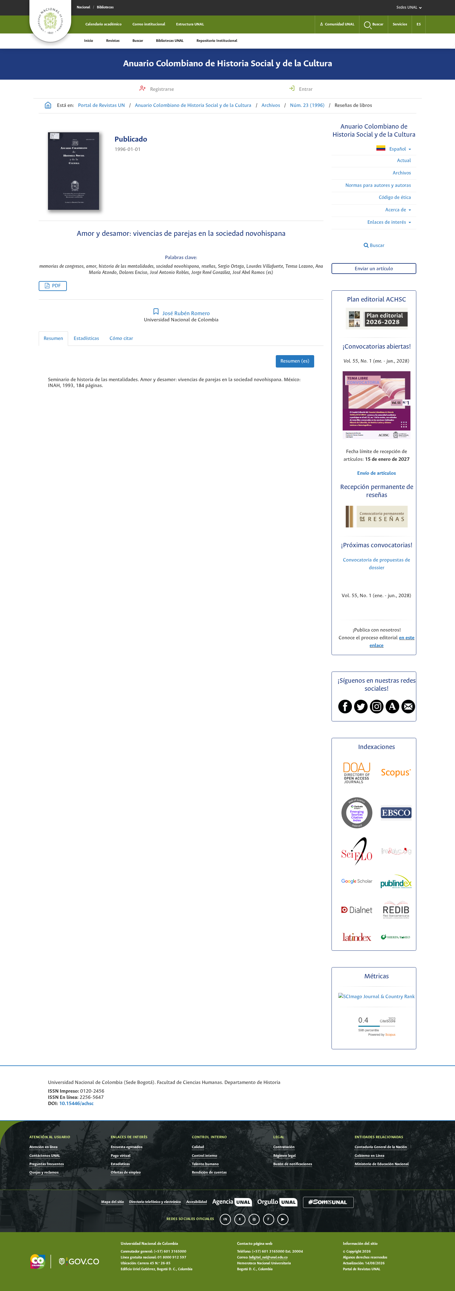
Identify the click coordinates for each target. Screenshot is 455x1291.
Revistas (112, 41)
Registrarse (161, 89)
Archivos (271, 105)
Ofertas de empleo (126, 1172)
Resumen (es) (295, 361)
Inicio (88, 41)
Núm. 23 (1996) (307, 105)
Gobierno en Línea (369, 1156)
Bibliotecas (105, 7)
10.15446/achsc (76, 1103)
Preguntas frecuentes (46, 1164)
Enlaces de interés (387, 222)
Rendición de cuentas (209, 1172)
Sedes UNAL (406, 7)
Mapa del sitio (112, 1202)
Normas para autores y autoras (378, 185)
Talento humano (205, 1164)
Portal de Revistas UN (101, 105)
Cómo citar (121, 338)
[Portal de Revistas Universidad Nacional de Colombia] (48, 106)
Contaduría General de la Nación (381, 1147)
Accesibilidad (196, 1202)
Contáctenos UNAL (44, 1156)
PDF (56, 286)
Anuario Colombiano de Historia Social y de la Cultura (227, 64)
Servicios (400, 24)
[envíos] (376, 437)
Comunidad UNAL (337, 24)
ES (419, 24)
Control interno (204, 1156)
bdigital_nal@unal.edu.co (268, 1257)
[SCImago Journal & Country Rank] (376, 996)
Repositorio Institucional (217, 41)
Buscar (137, 41)
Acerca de (396, 210)
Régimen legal (284, 1156)
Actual (404, 160)
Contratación (284, 1147)
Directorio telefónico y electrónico (155, 1202)
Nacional (83, 7)
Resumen (53, 338)
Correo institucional (148, 24)
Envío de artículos (376, 473)
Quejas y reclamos (43, 1172)
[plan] (377, 327)
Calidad (198, 1147)
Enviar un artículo (374, 268)
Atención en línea (43, 1147)
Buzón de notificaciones (292, 1164)
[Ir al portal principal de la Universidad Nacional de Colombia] (50, 21)
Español (397, 149)
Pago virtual (120, 1156)
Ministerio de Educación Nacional (382, 1164)
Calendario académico (103, 24)
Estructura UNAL (190, 24)
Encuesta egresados (126, 1147)
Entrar (305, 89)
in (225, 1219)
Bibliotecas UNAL (170, 41)
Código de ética (395, 197)
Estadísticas (86, 338)
